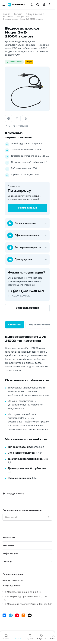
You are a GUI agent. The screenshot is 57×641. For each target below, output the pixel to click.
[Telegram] (11, 615)
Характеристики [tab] (39, 325)
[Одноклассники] (23, 615)
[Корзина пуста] (50, 4)
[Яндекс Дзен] (30, 615)
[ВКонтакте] (4, 615)
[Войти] (44, 4)
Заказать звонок (27, 308)
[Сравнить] (8, 118)
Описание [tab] (14, 325)
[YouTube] (17, 615)
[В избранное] (17, 118)
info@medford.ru (11, 585)
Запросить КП (27, 208)
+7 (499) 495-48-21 (26, 291)
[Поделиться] (25, 118)
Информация (10, 553)
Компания (9, 545)
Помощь (7, 561)
